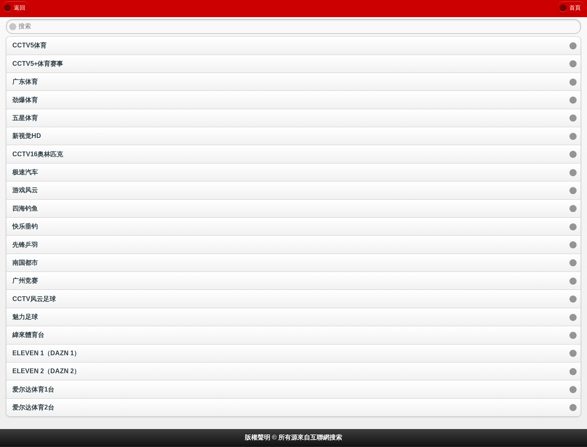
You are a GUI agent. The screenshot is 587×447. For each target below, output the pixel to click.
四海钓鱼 (25, 208)
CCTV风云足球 (34, 298)
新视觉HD (26, 135)
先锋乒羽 (25, 244)
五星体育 (25, 117)
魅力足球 (25, 316)
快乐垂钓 (25, 226)
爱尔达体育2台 (33, 407)
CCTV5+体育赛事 (37, 63)
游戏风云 (25, 190)
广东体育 (25, 81)
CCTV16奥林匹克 (37, 154)
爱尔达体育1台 (33, 389)
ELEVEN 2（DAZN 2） (46, 371)
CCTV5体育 (29, 45)
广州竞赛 (25, 280)
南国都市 (25, 262)
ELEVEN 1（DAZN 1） (46, 353)
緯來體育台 (28, 334)
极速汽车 (25, 172)
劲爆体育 (25, 99)
